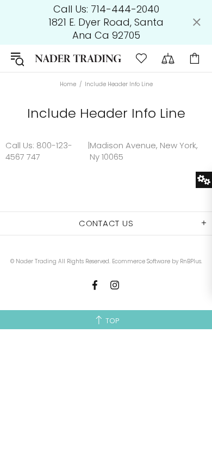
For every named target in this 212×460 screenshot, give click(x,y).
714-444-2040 (125, 9)
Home (68, 84)
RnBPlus (190, 261)
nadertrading (78, 59)
